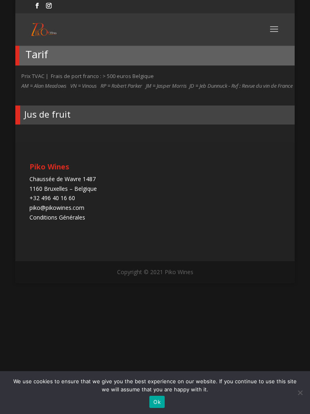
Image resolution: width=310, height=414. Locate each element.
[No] (300, 393)
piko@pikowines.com (56, 207)
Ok (157, 402)
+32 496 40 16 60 (52, 198)
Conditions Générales (57, 217)
